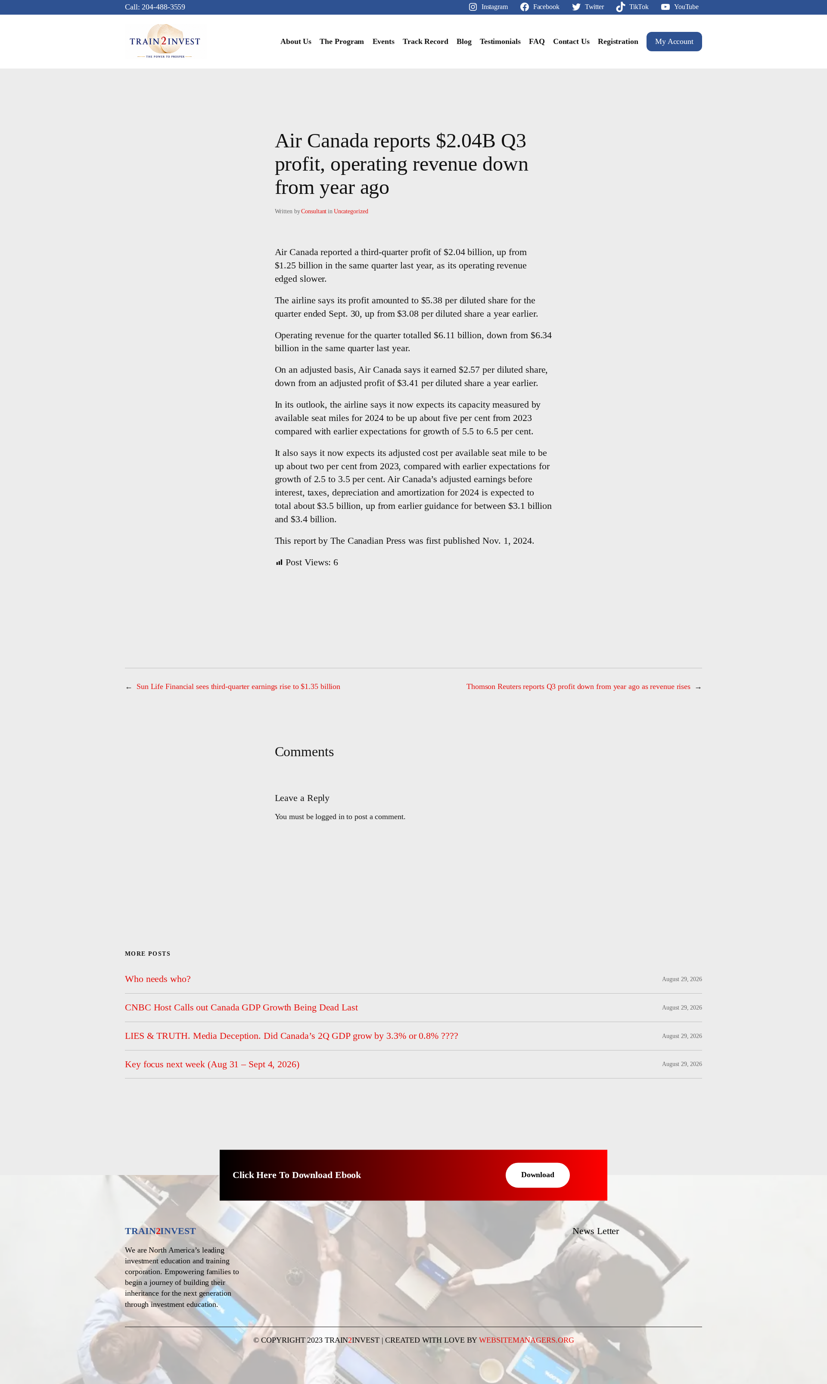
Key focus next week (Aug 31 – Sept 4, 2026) (212, 1064)
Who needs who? (158, 979)
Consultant (313, 211)
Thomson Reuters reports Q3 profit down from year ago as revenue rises (578, 686)
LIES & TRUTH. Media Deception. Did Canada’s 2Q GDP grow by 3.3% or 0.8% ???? (291, 1036)
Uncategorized (351, 211)
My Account (674, 41)
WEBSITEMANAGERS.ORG (526, 1340)
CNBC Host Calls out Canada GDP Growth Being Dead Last (241, 1007)
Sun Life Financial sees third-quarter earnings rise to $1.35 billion (238, 686)
